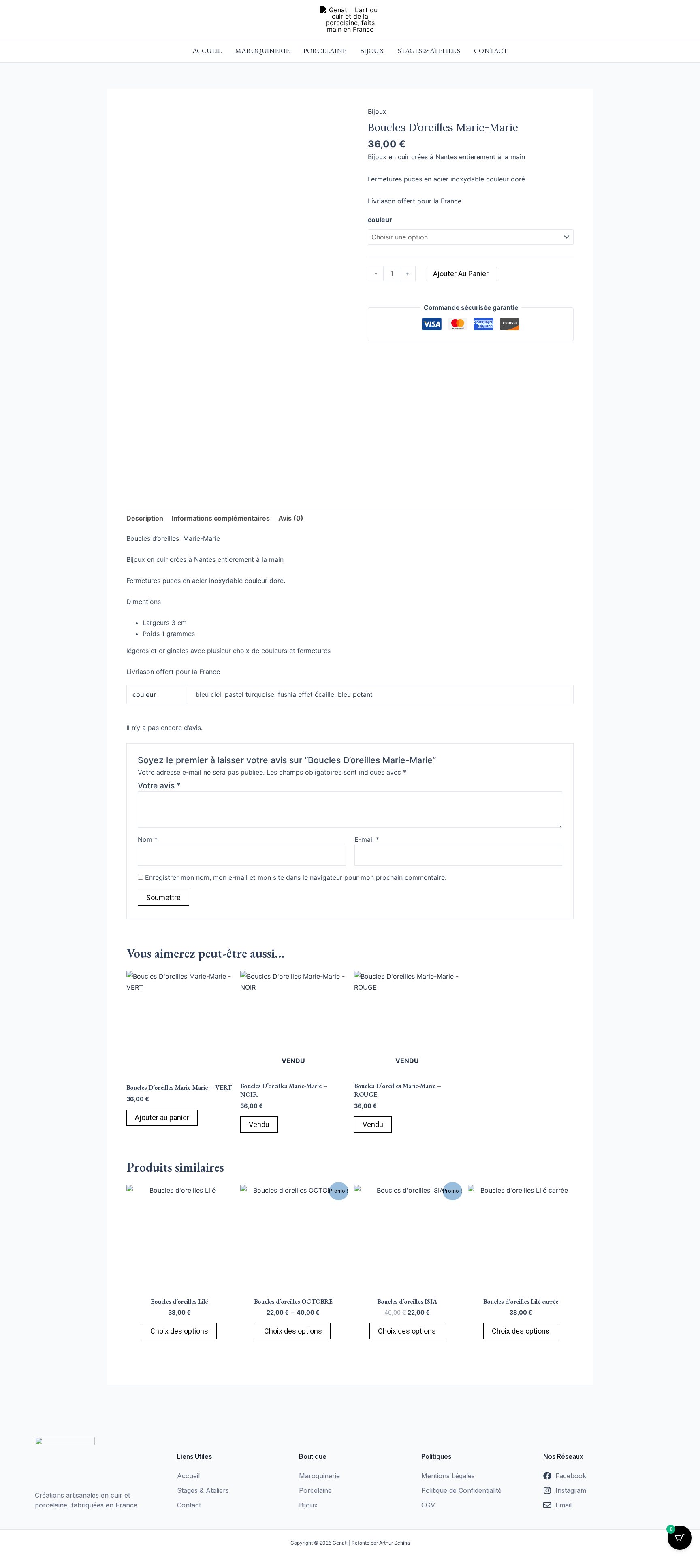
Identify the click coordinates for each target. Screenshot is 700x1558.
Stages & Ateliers (429, 50)
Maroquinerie (262, 50)
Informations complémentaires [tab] (221, 518)
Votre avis (159, 785)
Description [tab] (144, 518)
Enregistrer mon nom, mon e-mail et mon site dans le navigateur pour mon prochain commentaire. (295, 877)
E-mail (366, 839)
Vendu (259, 1124)
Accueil (207, 50)
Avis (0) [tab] (290, 518)
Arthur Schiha (394, 1543)
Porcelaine (324, 50)
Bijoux (372, 50)
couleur (380, 220)
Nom (148, 839)
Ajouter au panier (461, 273)
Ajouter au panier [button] (162, 1117)
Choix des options (179, 1331)
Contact (491, 50)
